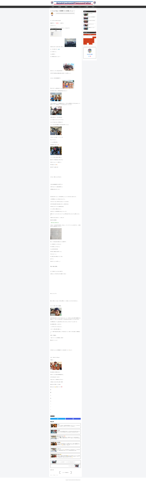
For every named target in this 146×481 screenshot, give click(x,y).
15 (93, 40)
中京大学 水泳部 (90, 54)
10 (84, 40)
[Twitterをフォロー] (57, 419)
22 (93, 42)
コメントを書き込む (65, 472)
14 (91, 40)
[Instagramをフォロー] (73, 419)
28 (91, 43)
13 (89, 40)
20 (89, 42)
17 (84, 42)
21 (91, 42)
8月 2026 (89, 34)
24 (84, 43)
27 (89, 43)
